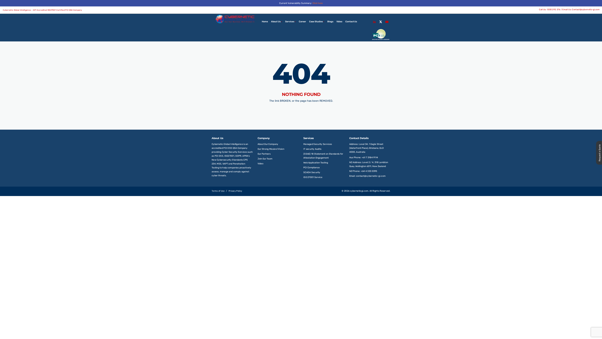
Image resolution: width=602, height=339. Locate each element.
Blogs (330, 21)
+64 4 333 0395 (369, 171)
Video (339, 21)
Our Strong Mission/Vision (271, 149)
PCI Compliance (311, 167)
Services (289, 21)
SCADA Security (312, 172)
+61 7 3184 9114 (370, 157)
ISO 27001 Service (312, 177)
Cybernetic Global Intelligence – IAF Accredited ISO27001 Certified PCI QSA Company (42, 10)
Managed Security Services (317, 144)
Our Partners (264, 154)
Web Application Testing (315, 162)
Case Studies (316, 21)
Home (265, 21)
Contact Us (351, 21)
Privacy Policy (235, 191)
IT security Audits (312, 149)
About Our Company (268, 144)
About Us (276, 21)
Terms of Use (218, 191)
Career (302, 21)
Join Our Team (265, 158)
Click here (317, 3)
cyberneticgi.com (359, 191)
